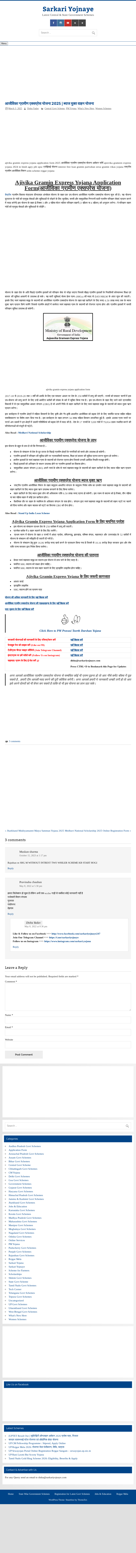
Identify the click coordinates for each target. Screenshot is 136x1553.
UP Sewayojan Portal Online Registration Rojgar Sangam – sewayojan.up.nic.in (50, 1450)
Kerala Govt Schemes (20, 1214)
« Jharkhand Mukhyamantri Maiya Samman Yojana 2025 (34, 830)
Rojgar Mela (15, 1259)
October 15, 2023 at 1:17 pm (33, 855)
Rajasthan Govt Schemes (21, 1255)
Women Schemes (103, 108)
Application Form (18, 1150)
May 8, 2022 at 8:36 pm (36, 926)
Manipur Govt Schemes (21, 1225)
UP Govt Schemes (18, 1304)
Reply (11, 868)
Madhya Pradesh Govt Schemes (25, 1217)
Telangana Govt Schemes (22, 1292)
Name (9, 1015)
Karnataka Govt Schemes (22, 1210)
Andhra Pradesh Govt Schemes (25, 1146)
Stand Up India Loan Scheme (34, 513)
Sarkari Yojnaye (68, 8)
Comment (11, 981)
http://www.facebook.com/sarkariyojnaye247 (76, 933)
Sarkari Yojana (16, 1262)
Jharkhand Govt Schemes (22, 1202)
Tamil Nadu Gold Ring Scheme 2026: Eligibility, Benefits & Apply (43, 1458)
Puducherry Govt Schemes (22, 1247)
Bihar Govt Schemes (19, 1161)
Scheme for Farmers (19, 1270)
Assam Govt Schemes (20, 1157)
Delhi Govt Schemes (19, 1176)
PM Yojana (71, 108)
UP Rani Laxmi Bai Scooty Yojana (26, 1454)
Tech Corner (15, 1289)
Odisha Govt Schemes (20, 1236)
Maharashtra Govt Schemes (23, 1221)
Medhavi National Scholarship (35, 432)
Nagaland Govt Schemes (21, 1232)
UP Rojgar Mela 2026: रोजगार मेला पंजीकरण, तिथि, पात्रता (36, 1447)
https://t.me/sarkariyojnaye (64, 937)
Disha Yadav (33, 108)
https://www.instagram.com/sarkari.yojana (67, 941)
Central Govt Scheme (55, 108)
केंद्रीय (8, 194)
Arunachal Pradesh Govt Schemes (26, 1153)
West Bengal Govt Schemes (23, 1311)
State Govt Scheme (18, 1281)
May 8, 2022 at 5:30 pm (30, 886)
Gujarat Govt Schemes (20, 1187)
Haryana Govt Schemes (21, 1191)
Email (9, 1027)
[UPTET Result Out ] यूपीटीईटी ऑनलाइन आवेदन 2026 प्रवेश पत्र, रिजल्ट (43, 1435)
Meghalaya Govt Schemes (22, 1229)
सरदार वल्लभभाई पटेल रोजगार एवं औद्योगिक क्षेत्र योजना (33, 1439)
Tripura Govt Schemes (20, 1296)
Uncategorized (16, 1300)
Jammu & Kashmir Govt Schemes (26, 1199)
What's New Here (86, 108)
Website (9, 1039)
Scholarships (15, 1274)
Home (11, 1494)
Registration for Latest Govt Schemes (72, 1494)
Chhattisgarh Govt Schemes (23, 1168)
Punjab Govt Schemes (20, 1251)
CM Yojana (14, 1172)
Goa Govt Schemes (19, 1180)
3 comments (14, 741)
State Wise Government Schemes (34, 1494)
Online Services (17, 1240)
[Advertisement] (68, 75)
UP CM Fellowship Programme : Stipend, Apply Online (37, 1443)
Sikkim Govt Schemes (20, 1277)
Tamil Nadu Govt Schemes (22, 1285)
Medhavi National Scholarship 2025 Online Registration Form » (98, 830)
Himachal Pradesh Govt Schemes (26, 1195)
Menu (4, 43)
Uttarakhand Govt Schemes (23, 1308)
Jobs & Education (18, 1206)
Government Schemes (20, 1183)
